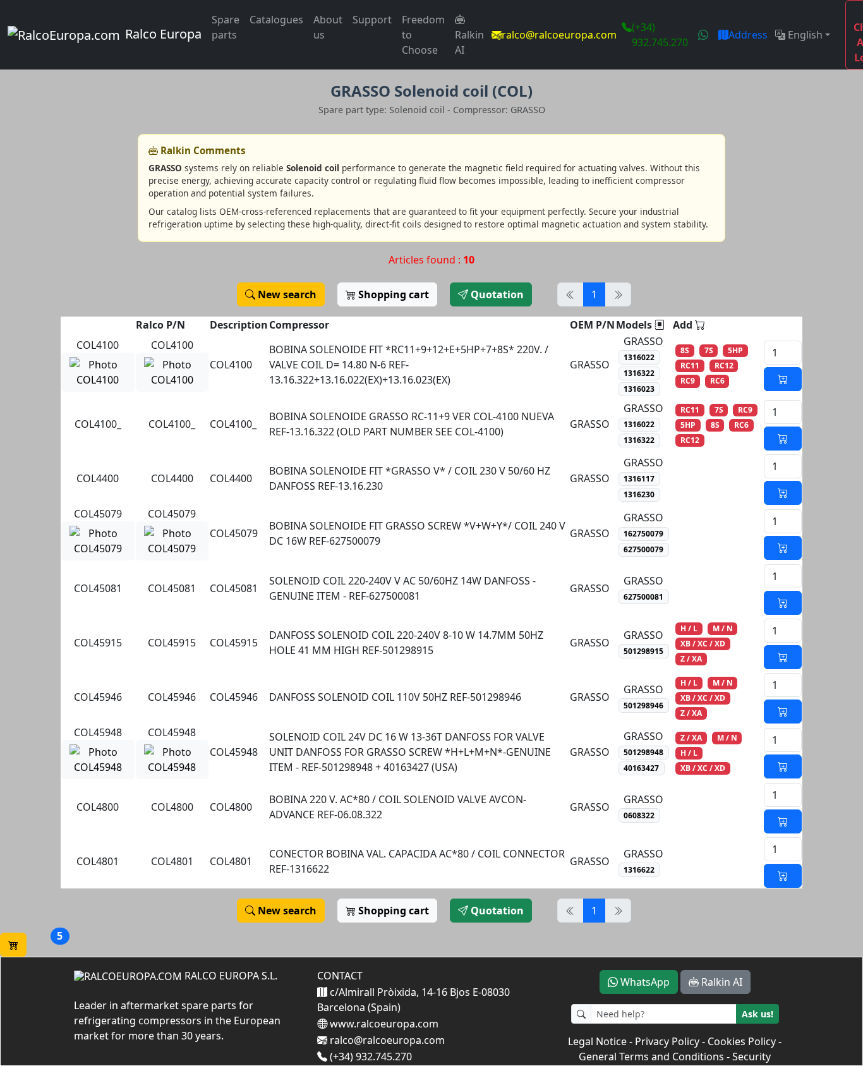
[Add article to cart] (783, 379)
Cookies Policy (742, 1041)
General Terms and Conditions (651, 1056)
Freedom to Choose (423, 35)
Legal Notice (597, 1041)
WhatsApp (644, 982)
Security (751, 1056)
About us (327, 27)
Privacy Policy (667, 1041)
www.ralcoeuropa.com (382, 1024)
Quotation (496, 294)
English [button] (804, 35)
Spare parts (225, 27)
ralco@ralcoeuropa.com (559, 35)
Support (372, 20)
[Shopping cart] (13, 945)
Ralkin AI (469, 42)
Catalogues (276, 20)
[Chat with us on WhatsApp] (703, 34)
